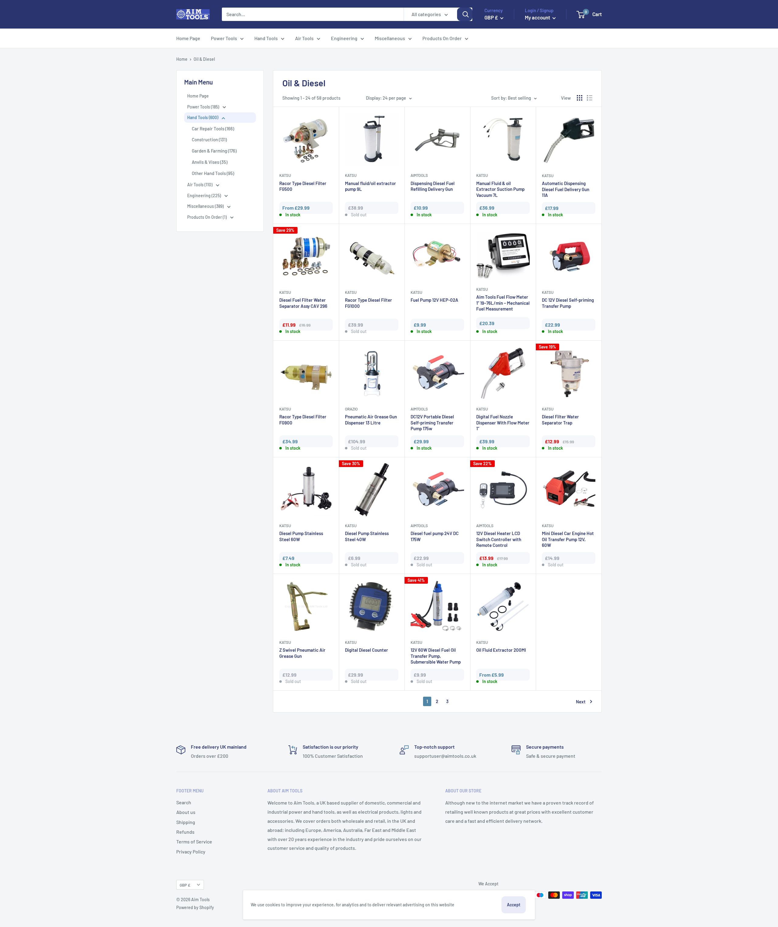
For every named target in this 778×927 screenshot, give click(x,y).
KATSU (285, 175)
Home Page (188, 38)
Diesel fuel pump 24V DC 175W (435, 536)
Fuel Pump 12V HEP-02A (434, 300)
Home (182, 59)
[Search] (464, 14)
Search (183, 802)
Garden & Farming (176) (214, 150)
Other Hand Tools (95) (213, 173)
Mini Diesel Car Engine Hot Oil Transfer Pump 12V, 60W (568, 539)
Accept (513, 904)
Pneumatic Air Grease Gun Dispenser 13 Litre (371, 419)
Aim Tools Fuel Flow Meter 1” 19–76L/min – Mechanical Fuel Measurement (503, 302)
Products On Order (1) (207, 217)
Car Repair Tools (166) (213, 128)
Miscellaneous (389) (206, 206)
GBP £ (185, 885)
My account (538, 17)
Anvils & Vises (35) (209, 162)
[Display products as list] (589, 98)
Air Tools (304, 38)
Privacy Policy (190, 851)
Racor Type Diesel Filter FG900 (302, 419)
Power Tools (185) (203, 106)
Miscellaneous (390, 38)
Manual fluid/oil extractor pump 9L (370, 186)
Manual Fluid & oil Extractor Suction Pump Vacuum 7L (500, 189)
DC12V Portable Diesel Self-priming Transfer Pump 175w (432, 422)
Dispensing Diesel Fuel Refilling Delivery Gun (433, 186)
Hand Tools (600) (203, 117)
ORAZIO (351, 409)
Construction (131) (209, 139)
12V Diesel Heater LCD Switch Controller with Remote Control (498, 539)
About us (185, 812)
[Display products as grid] (579, 98)
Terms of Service (194, 841)
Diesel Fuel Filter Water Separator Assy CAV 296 (303, 303)
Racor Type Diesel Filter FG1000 (368, 303)
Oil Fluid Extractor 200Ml (501, 650)
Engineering (344, 38)
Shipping (185, 822)
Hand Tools (266, 38)
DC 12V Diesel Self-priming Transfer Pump (568, 303)
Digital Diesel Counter (366, 650)
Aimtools (419, 175)
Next (581, 701)
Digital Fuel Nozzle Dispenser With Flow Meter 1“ (502, 422)
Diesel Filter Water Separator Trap (560, 419)
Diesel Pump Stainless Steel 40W (367, 536)
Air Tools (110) (200, 184)
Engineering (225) (204, 195)
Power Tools (224, 38)
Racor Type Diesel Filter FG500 (302, 186)
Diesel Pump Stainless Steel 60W (301, 536)
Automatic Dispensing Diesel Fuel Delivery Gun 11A (565, 189)
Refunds (185, 832)
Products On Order (442, 38)
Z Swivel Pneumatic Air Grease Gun (302, 653)
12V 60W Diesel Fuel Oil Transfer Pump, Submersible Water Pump (436, 655)
